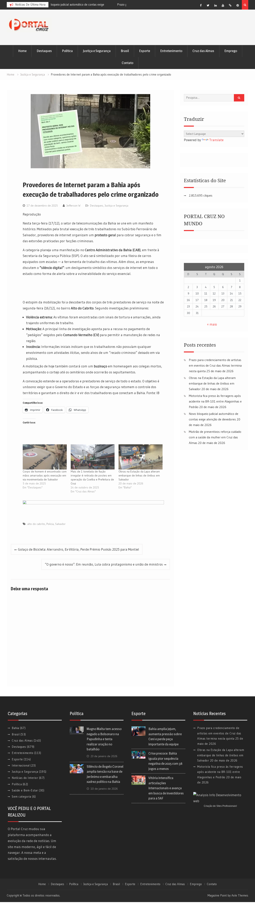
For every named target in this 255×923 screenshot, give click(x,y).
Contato (127, 63)
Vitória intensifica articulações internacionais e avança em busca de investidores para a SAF (166, 788)
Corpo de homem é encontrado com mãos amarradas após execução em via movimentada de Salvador (45, 475)
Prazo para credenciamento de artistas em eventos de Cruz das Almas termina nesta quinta (215, 365)
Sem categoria (21, 796)
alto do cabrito (36, 524)
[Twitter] (208, 5)
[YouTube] (223, 5)
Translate (216, 140)
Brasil (125, 51)
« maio (212, 324)
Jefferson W (73, 205)
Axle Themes (239, 895)
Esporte (144, 51)
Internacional (21, 765)
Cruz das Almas (203, 51)
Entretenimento (171, 51)
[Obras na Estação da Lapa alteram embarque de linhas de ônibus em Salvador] (141, 456)
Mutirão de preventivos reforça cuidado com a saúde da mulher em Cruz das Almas (215, 437)
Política (67, 51)
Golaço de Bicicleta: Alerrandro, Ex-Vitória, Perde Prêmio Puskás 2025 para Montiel (78, 549)
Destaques (44, 51)
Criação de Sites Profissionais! (220, 806)
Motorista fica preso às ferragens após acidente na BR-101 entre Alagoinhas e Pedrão (215, 401)
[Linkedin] (215, 5)
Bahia (15, 728)
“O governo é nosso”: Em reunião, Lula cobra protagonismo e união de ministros (104, 564)
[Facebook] (201, 5)
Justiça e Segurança (97, 51)
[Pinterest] (237, 5)
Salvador (60, 524)
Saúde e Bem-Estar (25, 790)
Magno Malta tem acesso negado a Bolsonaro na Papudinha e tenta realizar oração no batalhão (104, 739)
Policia (50, 524)
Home (22, 51)
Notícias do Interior (25, 778)
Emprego (230, 51)
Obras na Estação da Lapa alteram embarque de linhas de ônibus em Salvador (139, 475)
